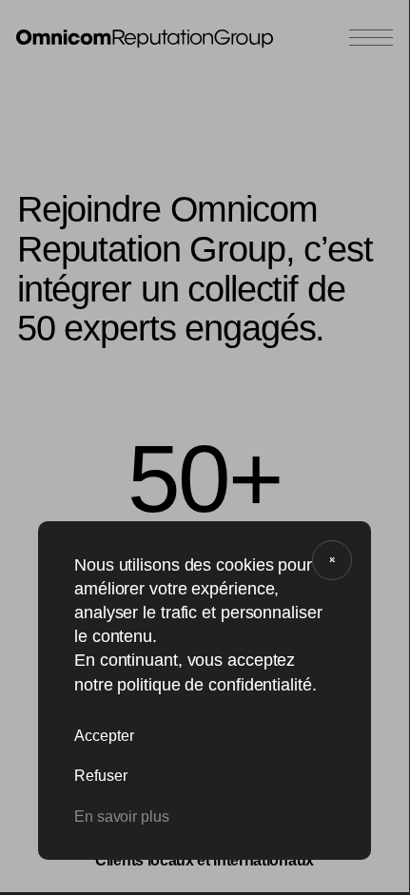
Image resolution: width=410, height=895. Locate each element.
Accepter (104, 736)
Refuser (100, 776)
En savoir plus (121, 816)
